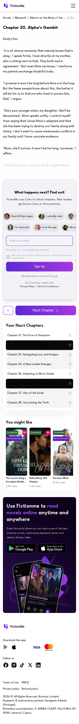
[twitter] (30, 666)
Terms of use (11, 682)
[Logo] (13, 6)
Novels (7, 18)
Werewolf (20, 18)
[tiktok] (22, 666)
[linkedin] (38, 666)
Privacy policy (11, 689)
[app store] (52, 548)
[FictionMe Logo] (13, 626)
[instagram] (14, 666)
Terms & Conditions (48, 286)
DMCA (25, 682)
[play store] (21, 548)
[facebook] (6, 666)
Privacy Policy (27, 286)
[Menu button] (73, 6)
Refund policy (30, 689)
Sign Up (39, 266)
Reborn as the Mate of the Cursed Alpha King (48, 18)
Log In (54, 276)
